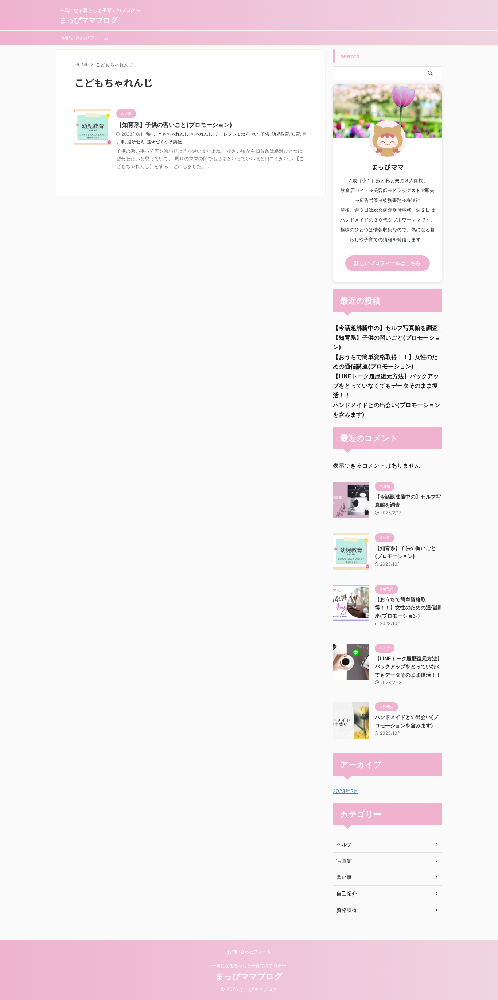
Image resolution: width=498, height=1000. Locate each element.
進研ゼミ (136, 141)
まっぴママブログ (88, 20)
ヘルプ (344, 844)
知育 (295, 134)
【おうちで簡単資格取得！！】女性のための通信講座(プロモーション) (408, 607)
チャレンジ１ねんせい (236, 134)
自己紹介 (346, 893)
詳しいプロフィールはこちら (387, 263)
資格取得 (346, 910)
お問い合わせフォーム (85, 38)
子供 (265, 134)
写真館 (344, 861)
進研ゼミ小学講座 (164, 141)
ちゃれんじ (202, 134)
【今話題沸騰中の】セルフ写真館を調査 (385, 327)
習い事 (344, 877)
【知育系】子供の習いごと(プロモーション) (174, 124)
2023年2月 (345, 791)
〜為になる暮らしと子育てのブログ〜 (249, 965)
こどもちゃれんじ (170, 134)
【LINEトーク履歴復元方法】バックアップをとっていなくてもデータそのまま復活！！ (386, 385)
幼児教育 (280, 134)
